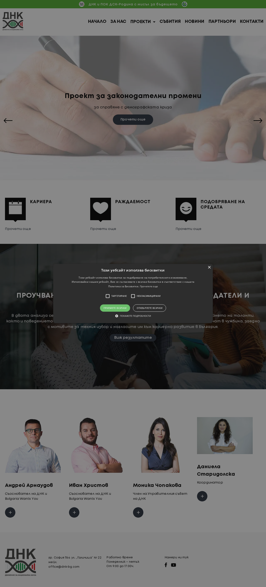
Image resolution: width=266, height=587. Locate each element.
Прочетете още (149, 286)
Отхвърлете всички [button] (150, 307)
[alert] (133, 293)
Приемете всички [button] (115, 307)
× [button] (209, 267)
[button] (133, 293)
